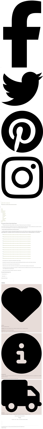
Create (5, 427)
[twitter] (22, 109)
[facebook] (22, 67)
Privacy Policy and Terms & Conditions (23, 419)
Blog (3, 217)
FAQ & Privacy (4, 215)
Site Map (4, 219)
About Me (4, 216)
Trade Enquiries (4, 218)
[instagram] (22, 201)
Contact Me (4, 214)
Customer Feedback (3, 220)
